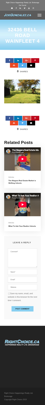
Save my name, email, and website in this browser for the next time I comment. (22, 296)
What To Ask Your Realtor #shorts (22, 226)
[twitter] (24, 8)
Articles (11, 177)
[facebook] (16, 8)
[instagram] (33, 8)
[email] (12, 8)
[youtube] (29, 8)
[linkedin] (20, 8)
